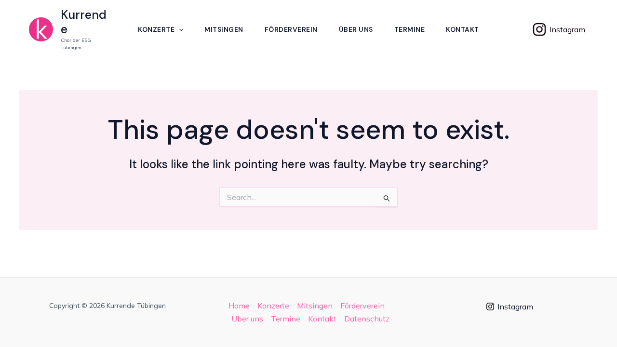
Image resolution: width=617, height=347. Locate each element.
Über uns (356, 29)
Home (239, 305)
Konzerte (156, 29)
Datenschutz (366, 318)
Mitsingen (223, 29)
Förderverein (291, 29)
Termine (409, 29)
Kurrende (84, 22)
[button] (178, 29)
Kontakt (462, 29)
